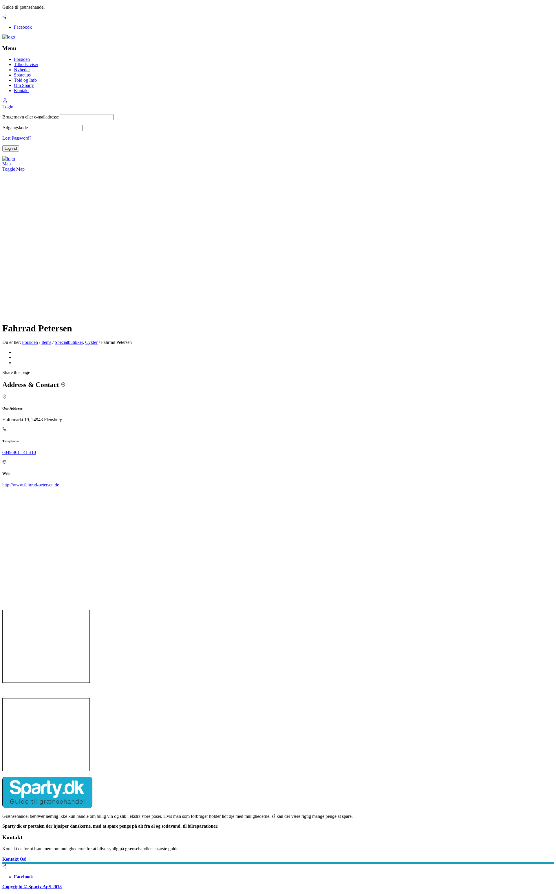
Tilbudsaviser (26, 64)
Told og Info (25, 80)
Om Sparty (24, 85)
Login (7, 106)
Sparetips (22, 74)
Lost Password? (16, 138)
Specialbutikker (69, 342)
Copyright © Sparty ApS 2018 (32, 886)
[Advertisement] (46, 646)
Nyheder (22, 69)
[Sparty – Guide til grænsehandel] (8, 36)
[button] (5, 101)
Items (46, 342)
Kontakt (21, 90)
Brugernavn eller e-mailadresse (30, 116)
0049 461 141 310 (19, 452)
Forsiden (22, 59)
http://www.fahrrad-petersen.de (30, 484)
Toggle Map (13, 169)
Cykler (91, 342)
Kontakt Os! (14, 859)
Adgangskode (15, 127)
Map (6, 163)
